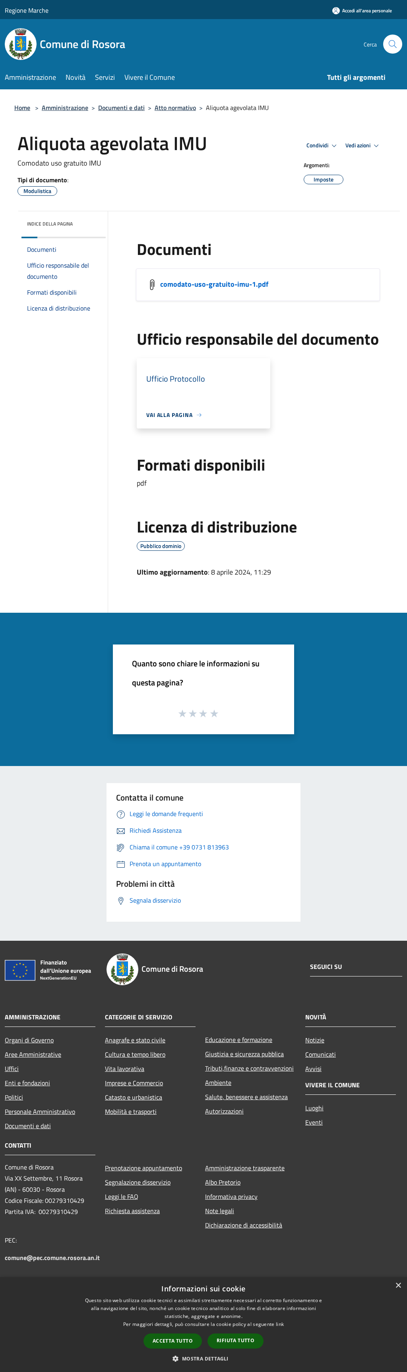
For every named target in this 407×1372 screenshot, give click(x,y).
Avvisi (313, 1068)
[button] (203, 1358)
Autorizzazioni (224, 1111)
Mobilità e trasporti (131, 1111)
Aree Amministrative (33, 1054)
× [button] (398, 1286)
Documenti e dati (121, 107)
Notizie (314, 1040)
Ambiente (218, 1082)
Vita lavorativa (124, 1068)
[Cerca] (392, 44)
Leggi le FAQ (121, 1196)
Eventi (314, 1122)
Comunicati (320, 1054)
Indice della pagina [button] (50, 224)
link (280, 1324)
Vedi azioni (358, 145)
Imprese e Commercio (134, 1083)
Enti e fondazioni (27, 1083)
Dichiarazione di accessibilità (243, 1225)
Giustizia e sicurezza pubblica (244, 1054)
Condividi (317, 145)
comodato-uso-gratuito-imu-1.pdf (214, 284)
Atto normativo (175, 107)
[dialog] (203, 1324)
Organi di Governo (29, 1040)
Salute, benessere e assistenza (246, 1097)
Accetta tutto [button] (173, 1340)
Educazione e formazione (238, 1039)
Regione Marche (26, 10)
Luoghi (314, 1108)
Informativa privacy (231, 1196)
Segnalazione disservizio (138, 1182)
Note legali (219, 1211)
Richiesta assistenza (132, 1211)
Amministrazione (65, 107)
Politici (14, 1097)
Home (22, 107)
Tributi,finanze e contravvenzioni (249, 1068)
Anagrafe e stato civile (135, 1040)
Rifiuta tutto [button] (235, 1340)
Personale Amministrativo (40, 1111)
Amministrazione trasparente (245, 1168)
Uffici (12, 1068)
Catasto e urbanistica (133, 1097)
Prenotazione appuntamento (143, 1168)
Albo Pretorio (222, 1182)
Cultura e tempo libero (135, 1054)
